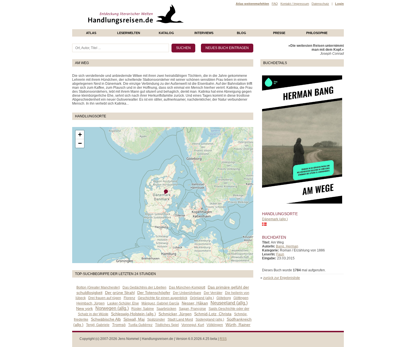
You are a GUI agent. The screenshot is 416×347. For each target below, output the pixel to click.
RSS (223, 339)
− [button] (80, 143)
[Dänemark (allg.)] (166, 192)
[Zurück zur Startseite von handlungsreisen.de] (177, 27)
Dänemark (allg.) (275, 219)
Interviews (203, 33)
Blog (241, 33)
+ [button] (80, 134)
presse (279, 33)
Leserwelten (128, 33)
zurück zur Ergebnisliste (281, 278)
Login (339, 3)
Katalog (166, 33)
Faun (280, 254)
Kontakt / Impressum (294, 3)
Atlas (91, 33)
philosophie (316, 33)
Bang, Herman (287, 246)
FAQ (275, 3)
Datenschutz (320, 3)
